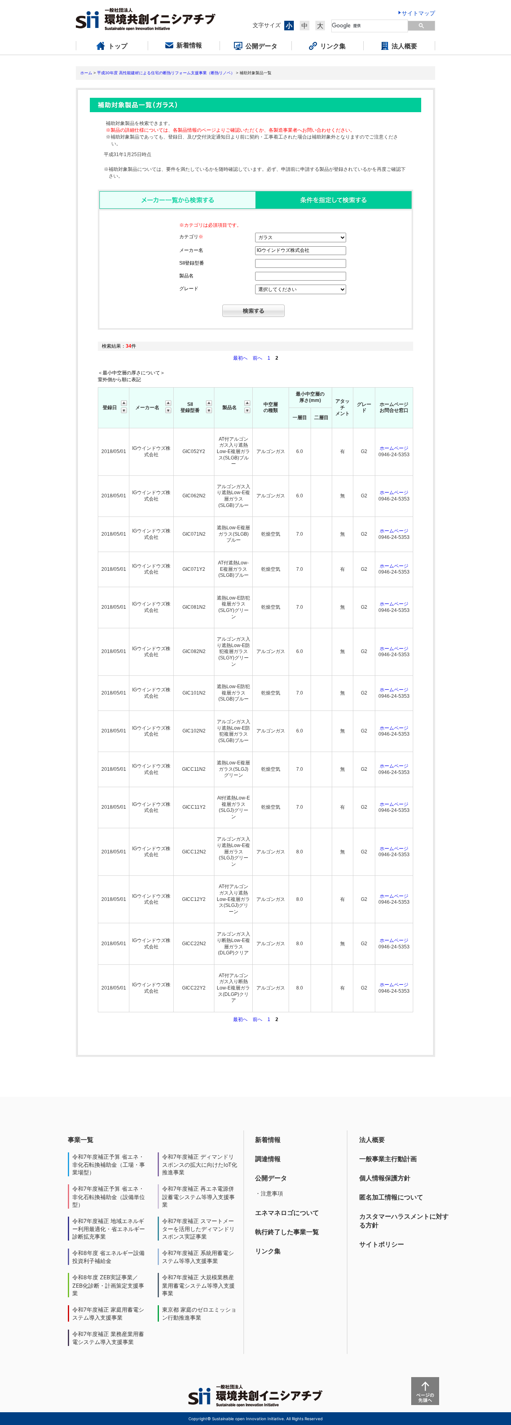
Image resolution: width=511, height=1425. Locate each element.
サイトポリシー (381, 1244)
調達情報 (268, 1159)
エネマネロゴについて (287, 1213)
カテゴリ (191, 236)
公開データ (271, 1178)
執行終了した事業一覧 (287, 1232)
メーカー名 (191, 250)
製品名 (186, 276)
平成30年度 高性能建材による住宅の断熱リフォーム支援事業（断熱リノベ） (166, 73)
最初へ (241, 358)
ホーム (86, 73)
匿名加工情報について (391, 1197)
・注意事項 (269, 1193)
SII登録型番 (191, 263)
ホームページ (394, 448)
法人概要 (372, 1140)
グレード (188, 288)
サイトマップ (418, 13)
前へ (258, 358)
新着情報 (268, 1140)
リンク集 (268, 1251)
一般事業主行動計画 (388, 1159)
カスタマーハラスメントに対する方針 (404, 1220)
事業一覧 (80, 1140)
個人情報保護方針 (384, 1178)
